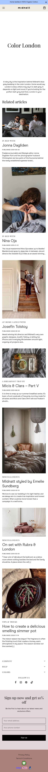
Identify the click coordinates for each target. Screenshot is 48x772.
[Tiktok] (31, 682)
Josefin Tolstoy (15, 327)
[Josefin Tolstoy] (24, 289)
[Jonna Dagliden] (24, 122)
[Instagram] (21, 682)
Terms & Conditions (24, 758)
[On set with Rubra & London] (24, 522)
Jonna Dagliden (15, 145)
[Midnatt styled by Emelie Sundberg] (24, 440)
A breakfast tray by (13, 381)
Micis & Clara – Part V (20, 386)
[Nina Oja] (24, 200)
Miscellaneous (11, 477)
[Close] (46, 2)
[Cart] (44, 8)
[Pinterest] (26, 682)
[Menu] (3, 8)
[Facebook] (16, 682)
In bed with (8, 140)
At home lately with (14, 322)
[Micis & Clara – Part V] (24, 363)
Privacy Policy (24, 755)
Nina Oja (9, 241)
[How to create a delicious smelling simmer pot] (24, 593)
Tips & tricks (9, 622)
